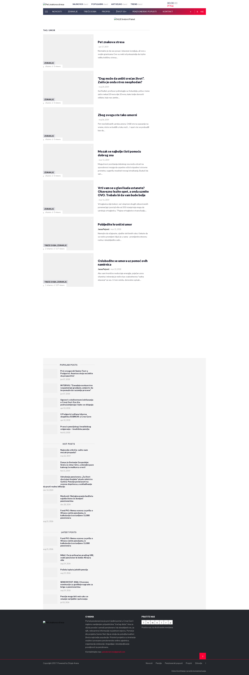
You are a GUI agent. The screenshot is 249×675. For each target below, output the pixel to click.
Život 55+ (121, 11)
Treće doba (90, 11)
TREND (136, 4)
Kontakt (168, 11)
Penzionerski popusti (144, 11)
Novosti (57, 11)
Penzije (159, 663)
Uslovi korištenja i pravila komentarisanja (188, 671)
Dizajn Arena (73, 663)
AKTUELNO (119, 4)
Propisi (106, 11)
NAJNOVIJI (80, 4)
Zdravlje (73, 11)
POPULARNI (99, 4)
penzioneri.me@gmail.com (113, 651)
